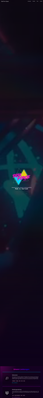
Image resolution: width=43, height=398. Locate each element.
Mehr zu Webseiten (15, 382)
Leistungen (29, 1)
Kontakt (41, 1)
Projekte (34, 1)
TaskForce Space (5, 1)
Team (37, 1)
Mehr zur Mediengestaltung (16, 397)
